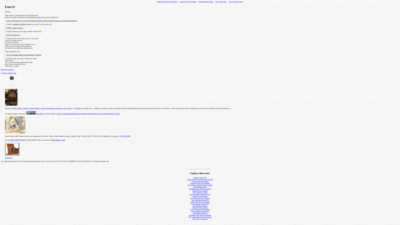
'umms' (39, 17)
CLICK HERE (124, 136)
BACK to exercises (7, 70)
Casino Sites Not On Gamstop (200, 183)
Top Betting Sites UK (200, 213)
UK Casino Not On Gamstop (200, 198)
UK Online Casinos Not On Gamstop (200, 185)
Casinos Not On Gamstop (187, 2)
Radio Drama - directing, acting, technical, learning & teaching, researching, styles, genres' (42, 108)
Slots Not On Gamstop (200, 191)
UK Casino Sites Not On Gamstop (200, 217)
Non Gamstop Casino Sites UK (200, 194)
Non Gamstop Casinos (205, 2)
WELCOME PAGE (9, 73)
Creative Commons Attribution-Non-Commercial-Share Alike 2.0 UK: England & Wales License (88, 114)
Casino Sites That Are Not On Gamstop (200, 179)
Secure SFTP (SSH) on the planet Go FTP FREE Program (200, 169)
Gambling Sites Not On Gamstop (200, 189)
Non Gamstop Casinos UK (200, 204)
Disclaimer (8, 158)
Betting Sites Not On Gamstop (167, 2)
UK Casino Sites (220, 2)
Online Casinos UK (200, 178)
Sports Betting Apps (200, 187)
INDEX (78, 108)
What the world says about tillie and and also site (200, 168)
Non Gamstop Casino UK (200, 200)
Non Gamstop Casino (236, 2)
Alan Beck (39, 114)
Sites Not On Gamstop (200, 196)
